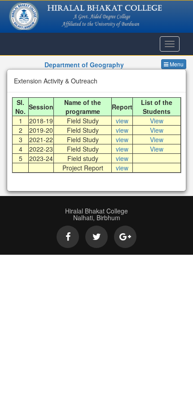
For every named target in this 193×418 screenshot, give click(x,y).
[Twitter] (96, 237)
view (122, 120)
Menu (176, 64)
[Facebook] (68, 237)
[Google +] (125, 237)
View (156, 120)
